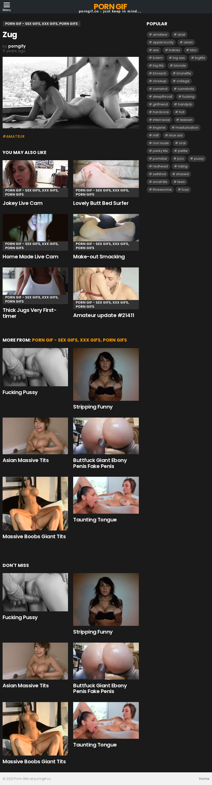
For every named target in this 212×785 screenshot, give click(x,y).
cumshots (186, 88)
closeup (159, 81)
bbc (193, 50)
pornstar (160, 158)
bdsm (158, 57)
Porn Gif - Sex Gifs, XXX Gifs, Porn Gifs (31, 192)
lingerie (159, 127)
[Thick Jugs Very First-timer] (35, 285)
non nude (161, 143)
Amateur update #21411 (103, 315)
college (183, 81)
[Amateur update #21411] (106, 288)
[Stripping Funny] (106, 374)
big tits (158, 65)
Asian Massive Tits (26, 460)
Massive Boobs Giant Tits (34, 536)
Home (204, 779)
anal (181, 34)
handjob (185, 104)
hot (181, 112)
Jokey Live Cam (22, 203)
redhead (160, 166)
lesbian (186, 119)
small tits (160, 181)
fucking (188, 96)
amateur (15, 136)
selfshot (159, 174)
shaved (182, 174)
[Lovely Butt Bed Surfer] (106, 178)
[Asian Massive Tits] (35, 436)
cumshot (160, 88)
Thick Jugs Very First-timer (29, 313)
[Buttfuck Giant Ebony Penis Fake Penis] (106, 436)
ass (156, 50)
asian (188, 42)
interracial (161, 119)
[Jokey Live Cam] (35, 178)
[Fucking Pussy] (35, 367)
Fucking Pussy (20, 392)
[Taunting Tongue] (106, 495)
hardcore (161, 112)
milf (156, 135)
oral (182, 143)
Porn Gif (110, 6)
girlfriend (160, 104)
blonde (180, 65)
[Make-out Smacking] (106, 232)
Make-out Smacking (99, 256)
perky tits (160, 150)
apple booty (163, 42)
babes (174, 50)
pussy (199, 158)
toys (185, 189)
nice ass (176, 135)
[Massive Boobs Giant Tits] (35, 503)
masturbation (187, 127)
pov (180, 158)
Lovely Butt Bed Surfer (100, 203)
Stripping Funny (93, 406)
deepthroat (162, 96)
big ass (179, 57)
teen (181, 181)
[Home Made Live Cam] (35, 232)
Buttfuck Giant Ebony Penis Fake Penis (100, 463)
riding (182, 166)
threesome (162, 189)
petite (183, 150)
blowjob (159, 73)
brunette (184, 73)
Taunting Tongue (95, 519)
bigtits (200, 57)
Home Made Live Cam (30, 256)
